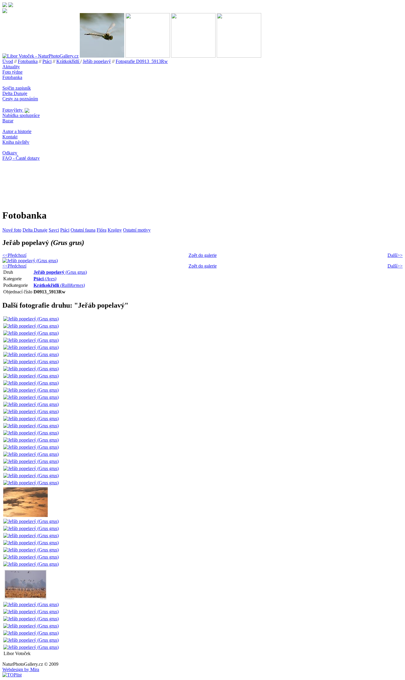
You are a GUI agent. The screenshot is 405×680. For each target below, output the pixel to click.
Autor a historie (16, 131)
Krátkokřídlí (68, 61)
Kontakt (9, 136)
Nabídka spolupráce (21, 115)
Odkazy (9, 152)
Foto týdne (12, 72)
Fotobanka (28, 61)
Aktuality (11, 66)
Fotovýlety (13, 110)
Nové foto (11, 230)
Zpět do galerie (203, 255)
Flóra (101, 230)
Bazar (7, 120)
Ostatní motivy (137, 230)
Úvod (7, 61)
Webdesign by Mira (20, 669)
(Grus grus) (60, 272)
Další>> (395, 255)
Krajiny (115, 230)
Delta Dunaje (14, 93)
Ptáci (47, 61)
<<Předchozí (14, 255)
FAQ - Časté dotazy (21, 158)
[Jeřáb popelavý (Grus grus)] (31, 318)
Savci (54, 230)
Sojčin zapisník (16, 88)
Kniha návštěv (15, 142)
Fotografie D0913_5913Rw (142, 61)
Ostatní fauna (83, 230)
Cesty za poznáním (20, 98)
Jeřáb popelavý (97, 61)
